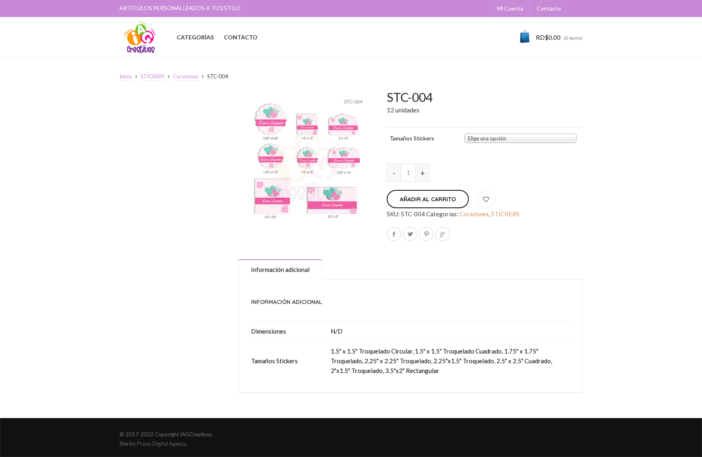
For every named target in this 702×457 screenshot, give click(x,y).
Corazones (186, 76)
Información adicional (280, 269)
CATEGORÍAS (195, 37)
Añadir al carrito (428, 199)
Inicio (125, 76)
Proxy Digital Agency (161, 443)
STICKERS (153, 76)
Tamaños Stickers (412, 138)
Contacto (549, 8)
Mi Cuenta (510, 8)
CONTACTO (241, 37)
